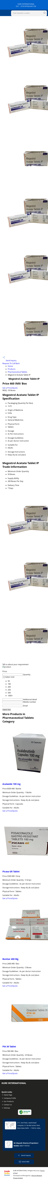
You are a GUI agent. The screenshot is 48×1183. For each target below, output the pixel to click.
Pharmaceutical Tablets (17, 372)
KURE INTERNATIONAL (26, 5)
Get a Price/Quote (10, 388)
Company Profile (10, 1098)
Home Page (8, 1095)
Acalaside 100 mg (11, 784)
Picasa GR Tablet (11, 871)
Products (11, 369)
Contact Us (8, 1105)
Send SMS (25, 1162)
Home (10, 366)
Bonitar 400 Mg (10, 959)
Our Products (9, 1101)
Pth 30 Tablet (9, 1046)
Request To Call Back (11, 363)
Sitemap (7, 1108)
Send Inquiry (10, 360)
